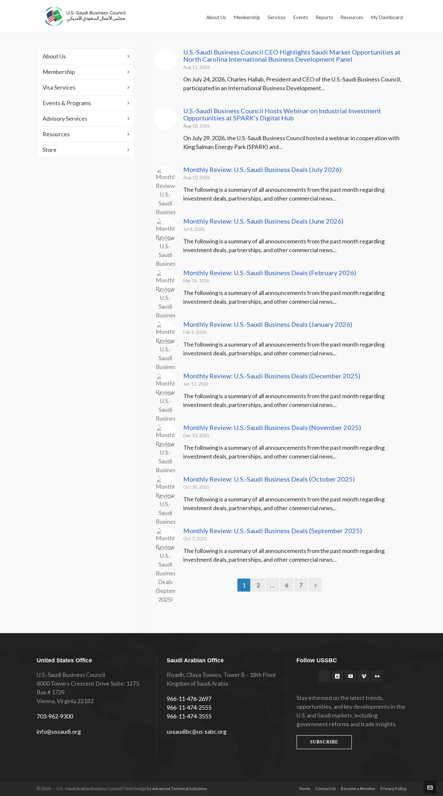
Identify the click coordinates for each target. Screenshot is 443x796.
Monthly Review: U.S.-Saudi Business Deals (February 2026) (269, 272)
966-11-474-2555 (189, 707)
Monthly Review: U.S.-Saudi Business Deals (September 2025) (272, 530)
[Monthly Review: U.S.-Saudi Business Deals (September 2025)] (165, 538)
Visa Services (59, 87)
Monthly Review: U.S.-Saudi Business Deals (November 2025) (272, 427)
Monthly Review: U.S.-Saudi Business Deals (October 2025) (269, 479)
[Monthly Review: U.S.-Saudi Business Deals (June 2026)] (165, 228)
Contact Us (325, 788)
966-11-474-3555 (189, 716)
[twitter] (324, 676)
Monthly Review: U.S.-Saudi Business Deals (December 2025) (271, 376)
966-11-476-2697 (189, 698)
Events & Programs (66, 102)
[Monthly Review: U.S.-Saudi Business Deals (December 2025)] (165, 383)
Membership (58, 71)
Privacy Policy (393, 788)
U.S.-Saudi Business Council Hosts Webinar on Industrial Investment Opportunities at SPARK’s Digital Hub (282, 114)
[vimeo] (364, 676)
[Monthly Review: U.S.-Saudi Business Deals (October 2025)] (165, 486)
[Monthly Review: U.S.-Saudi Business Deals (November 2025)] (165, 435)
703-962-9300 (55, 716)
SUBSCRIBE (324, 742)
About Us (54, 56)
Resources (56, 134)
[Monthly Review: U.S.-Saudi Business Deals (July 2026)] (165, 177)
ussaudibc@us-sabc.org (196, 731)
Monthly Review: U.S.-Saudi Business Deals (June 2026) (263, 221)
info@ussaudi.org (59, 731)
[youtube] (350, 676)
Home (304, 788)
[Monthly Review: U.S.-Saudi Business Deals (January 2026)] (165, 332)
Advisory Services (64, 118)
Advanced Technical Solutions (179, 788)
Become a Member (358, 788)
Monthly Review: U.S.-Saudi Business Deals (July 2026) (262, 169)
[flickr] (377, 676)
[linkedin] (337, 676)
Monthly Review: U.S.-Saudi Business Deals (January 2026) (267, 324)
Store (49, 149)
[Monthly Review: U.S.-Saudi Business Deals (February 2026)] (165, 280)
